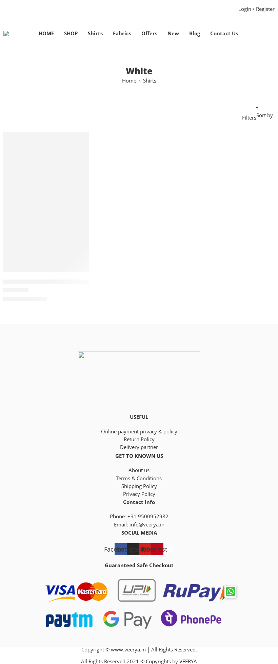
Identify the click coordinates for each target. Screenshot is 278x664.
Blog (194, 33)
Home (129, 80)
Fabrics (122, 33)
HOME (46, 33)
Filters (249, 117)
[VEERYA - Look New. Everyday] (14, 33)
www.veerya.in (128, 649)
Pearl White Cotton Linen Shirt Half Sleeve (58, 282)
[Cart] (259, 33)
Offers (149, 33)
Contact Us (224, 33)
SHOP (71, 33)
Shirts (95, 33)
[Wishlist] (79, 141)
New (173, 33)
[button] (230, 592)
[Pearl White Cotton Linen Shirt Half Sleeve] (46, 196)
